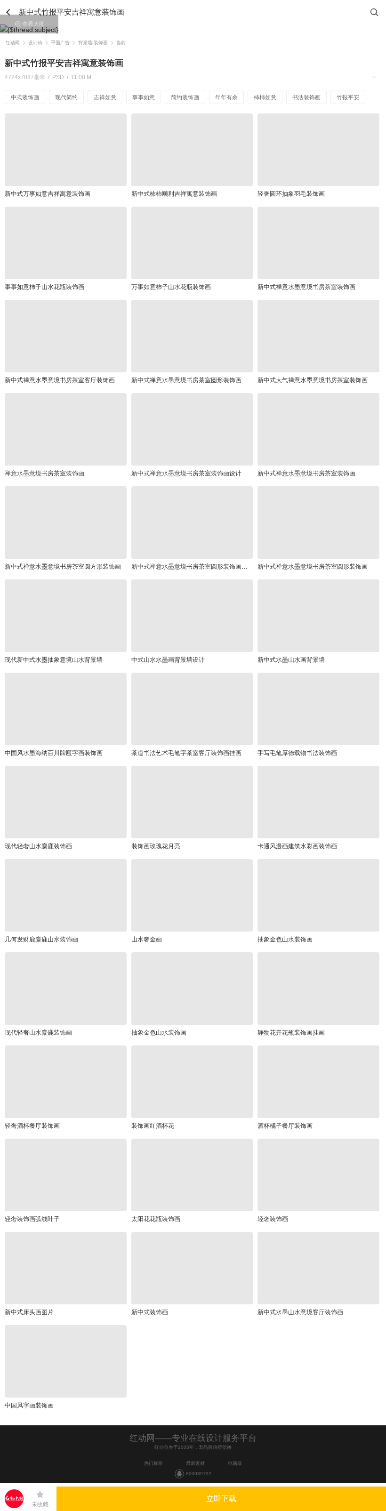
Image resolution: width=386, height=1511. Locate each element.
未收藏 (40, 1504)
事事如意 (143, 97)
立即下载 (221, 1499)
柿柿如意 (265, 97)
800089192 (198, 1473)
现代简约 (66, 97)
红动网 (13, 42)
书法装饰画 (306, 97)
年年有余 (226, 97)
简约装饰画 (185, 97)
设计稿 (35, 42)
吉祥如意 (105, 97)
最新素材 (195, 1463)
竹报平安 (348, 97)
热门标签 (153, 1463)
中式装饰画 (25, 97)
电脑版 (235, 1463)
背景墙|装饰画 (93, 42)
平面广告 (60, 42)
